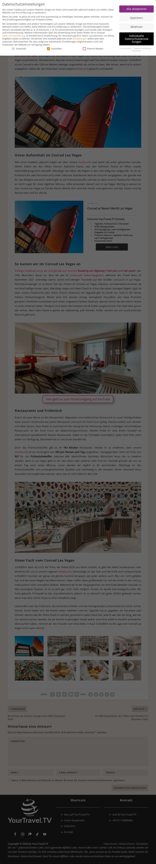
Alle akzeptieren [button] (136, 9)
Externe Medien (95, 48)
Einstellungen (80, 38)
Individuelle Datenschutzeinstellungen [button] (136, 39)
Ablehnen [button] (136, 27)
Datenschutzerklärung (13, 35)
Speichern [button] (136, 18)
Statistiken (56, 48)
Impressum (136, 51)
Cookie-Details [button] (126, 48)
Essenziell (21, 48)
